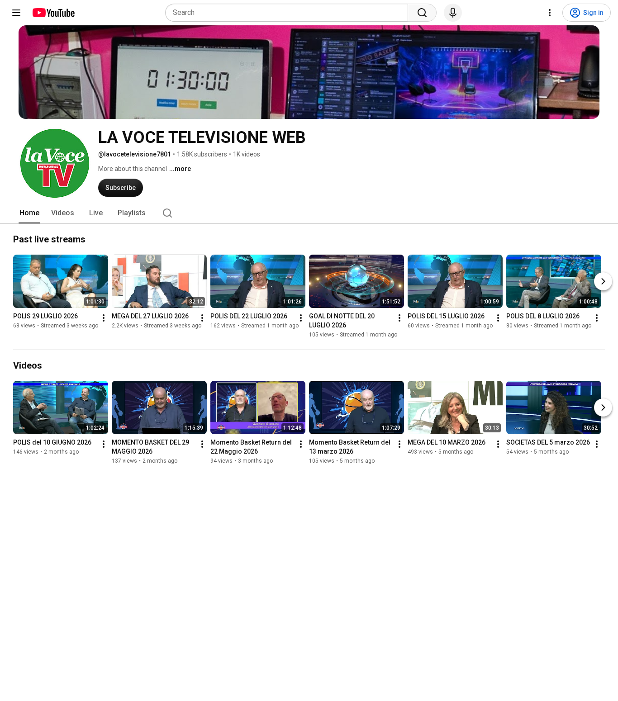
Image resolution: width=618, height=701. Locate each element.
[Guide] (16, 12)
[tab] (29, 213)
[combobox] (289, 12)
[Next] (603, 281)
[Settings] (549, 12)
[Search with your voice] (453, 13)
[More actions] (104, 318)
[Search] (422, 13)
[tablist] (309, 213)
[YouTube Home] (53, 12)
